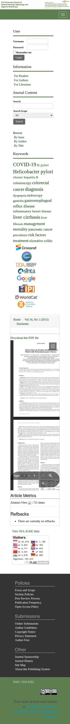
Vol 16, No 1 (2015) (37, 319)
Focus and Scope (25, 590)
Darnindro (23, 323)
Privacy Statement (25, 636)
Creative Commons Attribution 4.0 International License (35, 712)
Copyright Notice (25, 631)
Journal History (24, 660)
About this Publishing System (32, 669)
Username (18, 41)
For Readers (21, 75)
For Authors (21, 80)
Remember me (24, 52)
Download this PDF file (24, 337)
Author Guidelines (26, 627)
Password (18, 47)
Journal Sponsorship (27, 656)
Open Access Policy (27, 606)
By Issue (19, 137)
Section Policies (24, 594)
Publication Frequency (28, 602)
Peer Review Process (27, 598)
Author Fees (22, 640)
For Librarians (22, 84)
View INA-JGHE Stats (25, 531)
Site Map (20, 665)
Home (17, 319)
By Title (19, 145)
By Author (20, 141)
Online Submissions (26, 623)
